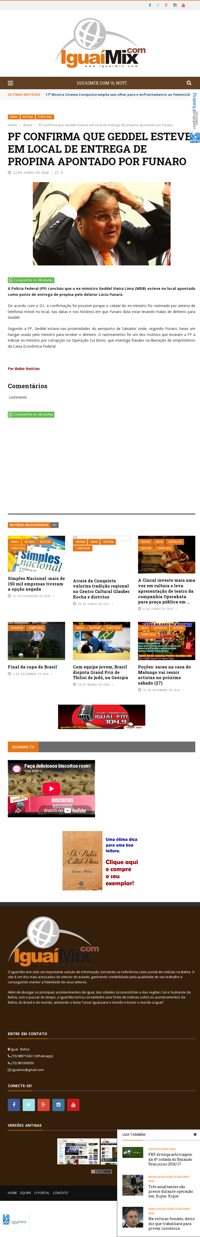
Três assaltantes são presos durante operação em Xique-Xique (170, 1191)
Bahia (94, 542)
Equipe (25, 1193)
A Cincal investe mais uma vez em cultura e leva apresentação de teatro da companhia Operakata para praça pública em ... (166, 590)
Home (12, 1193)
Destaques (175, 542)
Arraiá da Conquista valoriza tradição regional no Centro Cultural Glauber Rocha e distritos (101, 589)
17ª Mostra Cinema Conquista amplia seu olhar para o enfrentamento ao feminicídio (119, 94)
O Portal (41, 1193)
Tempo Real (45, 117)
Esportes (17, 628)
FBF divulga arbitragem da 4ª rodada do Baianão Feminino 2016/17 (170, 1159)
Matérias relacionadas (29, 525)
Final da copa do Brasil (32, 666)
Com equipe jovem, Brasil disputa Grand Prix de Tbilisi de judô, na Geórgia (100, 672)
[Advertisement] (101, 466)
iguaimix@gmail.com (28, 1069)
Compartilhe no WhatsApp (33, 280)
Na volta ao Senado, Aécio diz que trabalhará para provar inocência (171, 1223)
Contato (60, 1193)
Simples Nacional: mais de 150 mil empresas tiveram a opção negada (36, 584)
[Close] (195, 1134)
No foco (29, 542)
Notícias (28, 117)
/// (55, 525)
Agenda (80, 542)
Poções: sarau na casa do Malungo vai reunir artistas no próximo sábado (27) (164, 675)
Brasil (14, 117)
